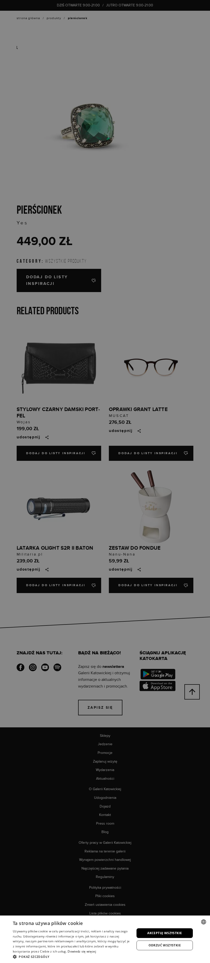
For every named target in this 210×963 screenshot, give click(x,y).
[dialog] (105, 481)
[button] (72, 956)
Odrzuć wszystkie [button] (165, 945)
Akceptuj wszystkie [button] (164, 933)
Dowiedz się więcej (82, 951)
